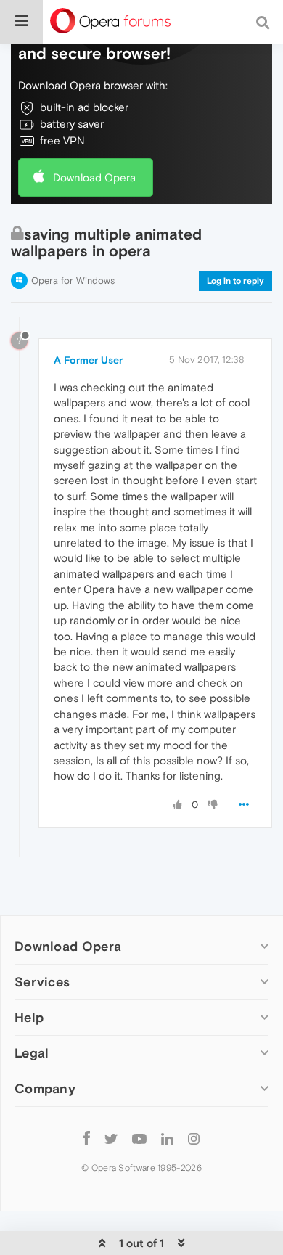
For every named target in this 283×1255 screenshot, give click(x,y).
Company (45, 1088)
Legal (32, 1052)
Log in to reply (235, 281)
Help (29, 1017)
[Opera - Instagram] (194, 1137)
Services (42, 981)
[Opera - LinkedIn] (167, 1137)
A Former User (88, 360)
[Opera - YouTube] (139, 1137)
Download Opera (94, 177)
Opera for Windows (73, 280)
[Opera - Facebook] (86, 1138)
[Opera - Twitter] (111, 1137)
